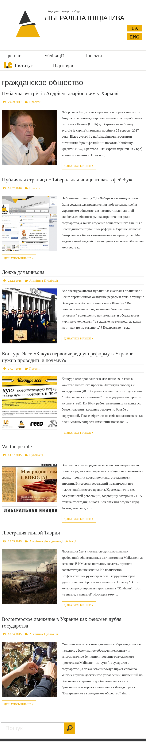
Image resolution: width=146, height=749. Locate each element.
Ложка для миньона (23, 272)
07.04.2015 (15, 634)
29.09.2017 (15, 102)
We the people (17, 446)
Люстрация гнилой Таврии (31, 533)
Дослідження (52, 541)
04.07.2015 (15, 455)
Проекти (34, 102)
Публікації (51, 280)
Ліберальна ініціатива (84, 18)
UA (135, 28)
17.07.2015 (15, 368)
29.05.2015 (15, 541)
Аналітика (36, 280)
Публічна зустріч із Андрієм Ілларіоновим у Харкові (60, 93)
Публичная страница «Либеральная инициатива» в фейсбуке (67, 180)
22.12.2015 (15, 280)
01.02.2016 (15, 188)
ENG (134, 36)
